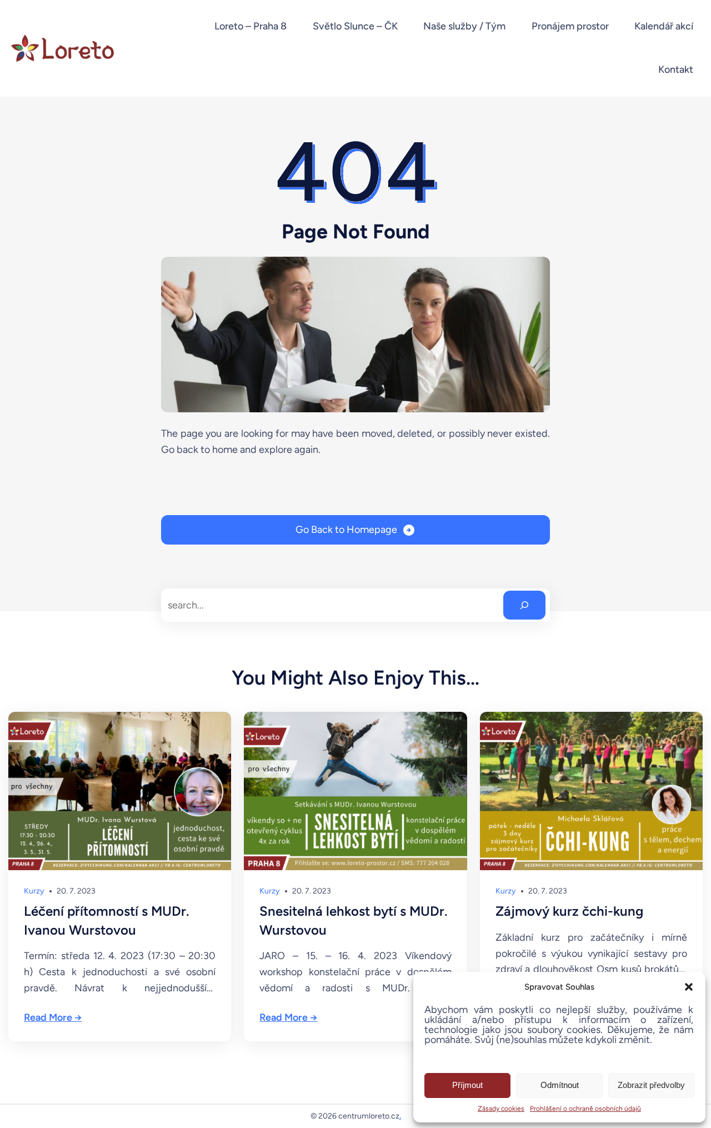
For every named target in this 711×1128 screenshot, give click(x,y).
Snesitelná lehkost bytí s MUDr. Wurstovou (353, 920)
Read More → (53, 1017)
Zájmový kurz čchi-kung (569, 911)
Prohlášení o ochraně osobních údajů (585, 1108)
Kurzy (34, 891)
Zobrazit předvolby (651, 1085)
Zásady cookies (501, 1108)
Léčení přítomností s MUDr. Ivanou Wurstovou (106, 920)
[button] (688, 986)
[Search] (524, 605)
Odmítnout (559, 1085)
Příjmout (467, 1085)
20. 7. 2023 (76, 891)
